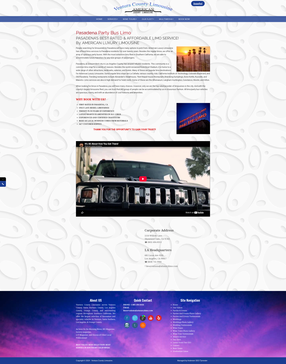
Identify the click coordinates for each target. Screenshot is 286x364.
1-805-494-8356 (137, 305)
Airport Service (179, 337)
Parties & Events (180, 311)
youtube (151, 318)
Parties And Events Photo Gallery (187, 313)
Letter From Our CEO (182, 343)
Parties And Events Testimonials (186, 316)
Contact (176, 345)
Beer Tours (177, 348)
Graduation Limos (180, 351)
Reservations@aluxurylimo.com (162, 266)
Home (175, 305)
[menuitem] (99, 19)
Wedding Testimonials (182, 325)
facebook (127, 318)
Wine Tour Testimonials (183, 334)
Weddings (177, 319)
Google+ (143, 318)
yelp (159, 318)
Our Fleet (177, 340)
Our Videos (177, 308)
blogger (143, 325)
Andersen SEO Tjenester (197, 361)
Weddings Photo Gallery (183, 322)
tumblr (135, 325)
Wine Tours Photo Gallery (184, 331)
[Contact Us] (3, 184)
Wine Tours (178, 328)
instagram (127, 325)
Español (197, 3)
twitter (135, 318)
